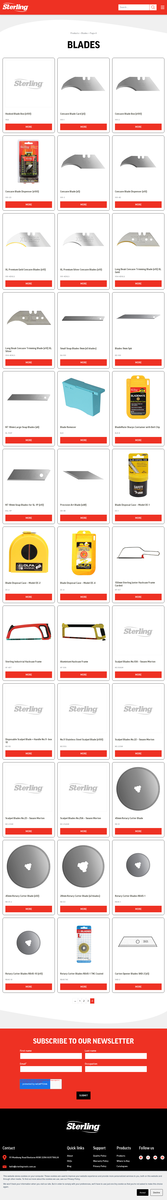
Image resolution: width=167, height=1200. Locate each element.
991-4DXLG (10, 276)
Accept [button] (143, 1192)
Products (74, 33)
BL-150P (8, 433)
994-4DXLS (10, 355)
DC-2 (7, 590)
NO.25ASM (64, 824)
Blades (84, 33)
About (70, 1156)
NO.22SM (119, 746)
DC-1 (117, 511)
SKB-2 (117, 980)
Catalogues (122, 1166)
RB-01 (117, 824)
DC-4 (62, 590)
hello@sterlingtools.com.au (22, 1167)
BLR (61, 433)
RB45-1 (118, 902)
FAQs (69, 1161)
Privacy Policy (99, 1166)
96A (7, 120)
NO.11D (8, 746)
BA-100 (63, 355)
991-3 (62, 197)
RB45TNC (64, 980)
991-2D (8, 197)
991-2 (117, 120)
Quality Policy (99, 1156)
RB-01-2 (8, 902)
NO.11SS (63, 746)
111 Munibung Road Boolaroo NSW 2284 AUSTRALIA (34, 1157)
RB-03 (62, 902)
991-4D (118, 197)
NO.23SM (9, 824)
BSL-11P (8, 511)
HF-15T (118, 590)
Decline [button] (156, 1192)
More (29, 127)
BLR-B (117, 433)
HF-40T (8, 667)
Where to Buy (123, 1161)
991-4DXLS (64, 276)
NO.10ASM (119, 667)
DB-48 (63, 511)
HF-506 (63, 667)
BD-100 (118, 355)
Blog (69, 1166)
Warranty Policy (100, 1161)
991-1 (62, 120)
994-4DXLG (120, 276)
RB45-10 (8, 980)
